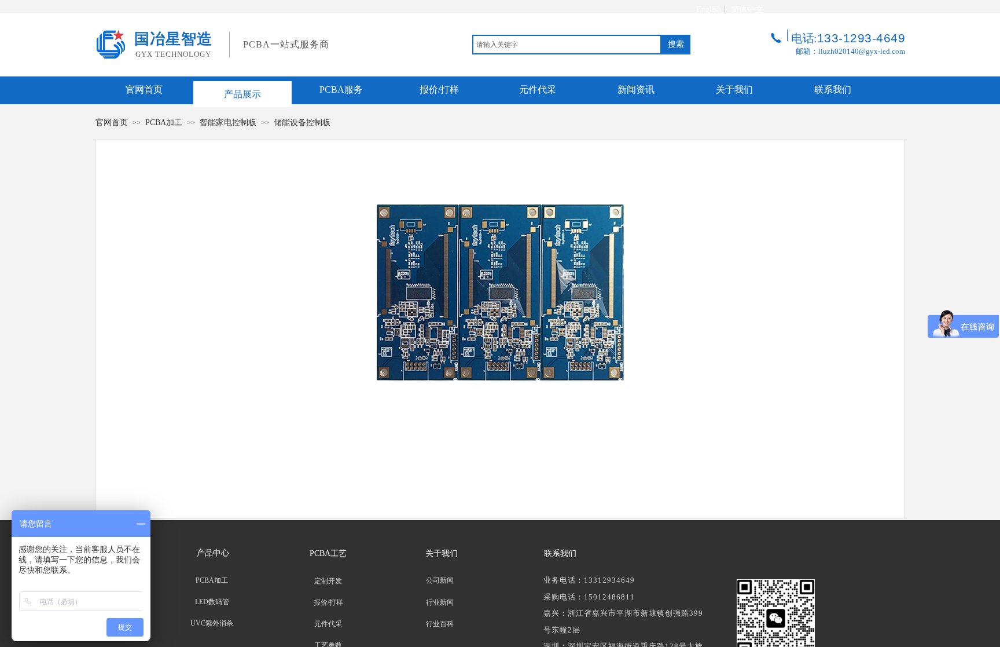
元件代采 (537, 89)
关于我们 (734, 89)
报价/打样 (439, 89)
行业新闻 (440, 602)
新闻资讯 (636, 89)
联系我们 (832, 89)
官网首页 (144, 89)
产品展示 (242, 94)
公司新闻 (440, 580)
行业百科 (440, 624)
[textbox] (566, 44)
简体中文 (747, 10)
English (708, 10)
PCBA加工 (163, 122)
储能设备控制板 (302, 122)
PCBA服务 (341, 89)
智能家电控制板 (228, 122)
